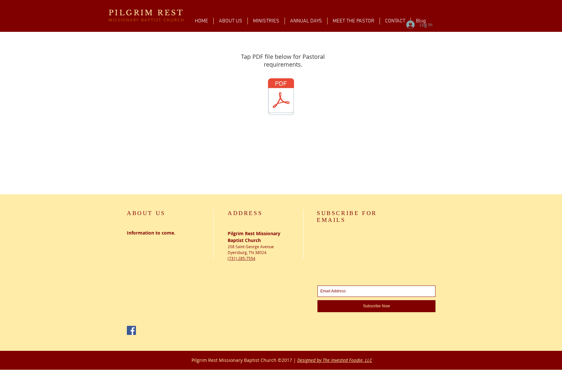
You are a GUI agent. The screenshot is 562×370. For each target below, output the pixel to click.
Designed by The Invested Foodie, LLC (334, 360)
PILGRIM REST (146, 12)
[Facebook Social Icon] (131, 330)
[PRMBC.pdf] (281, 96)
